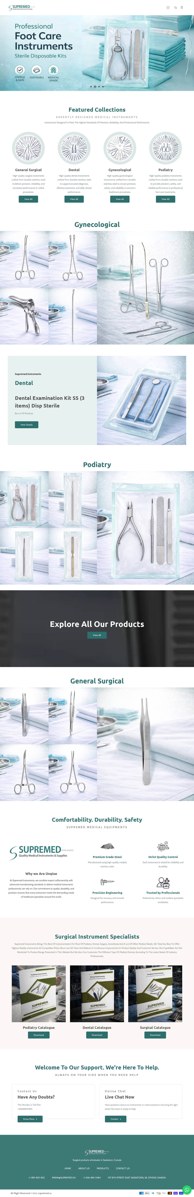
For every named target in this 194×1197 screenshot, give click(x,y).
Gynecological (120, 170)
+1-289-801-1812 (36, 1177)
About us (83, 1168)
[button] (168, 7)
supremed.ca (45, 1193)
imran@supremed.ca (64, 1177)
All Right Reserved (20, 1193)
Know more (28, 1119)
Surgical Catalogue (155, 1027)
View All (28, 199)
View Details (27, 424)
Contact (114, 1119)
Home (68, 1168)
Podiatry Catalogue (39, 1027)
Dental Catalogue (97, 1027)
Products (103, 1168)
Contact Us (123, 1168)
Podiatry (165, 170)
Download (39, 1035)
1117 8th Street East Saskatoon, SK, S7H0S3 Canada (137, 1177)
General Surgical (28, 170)
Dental (74, 170)
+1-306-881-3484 (92, 1177)
